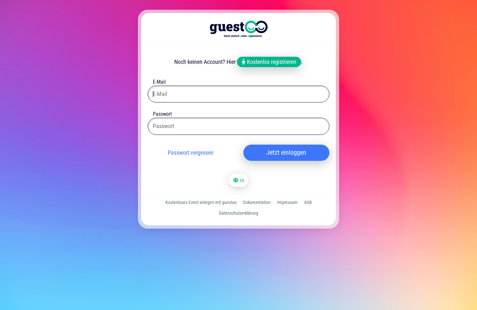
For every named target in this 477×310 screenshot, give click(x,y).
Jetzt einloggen (286, 152)
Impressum (287, 202)
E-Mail (159, 82)
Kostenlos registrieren (271, 61)
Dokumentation (257, 202)
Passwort (162, 114)
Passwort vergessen (191, 152)
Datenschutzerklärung (238, 213)
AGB (308, 202)
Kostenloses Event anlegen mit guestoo (201, 202)
